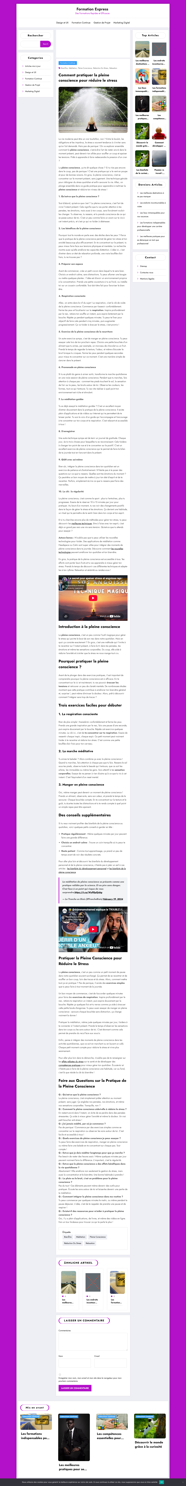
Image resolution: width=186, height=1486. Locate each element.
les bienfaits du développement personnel (86, 868)
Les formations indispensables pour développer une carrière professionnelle (117, 1301)
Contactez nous (146, 272)
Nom (61, 1356)
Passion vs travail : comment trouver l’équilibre (159, 171)
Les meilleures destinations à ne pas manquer (67, 1301)
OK (161, 1482)
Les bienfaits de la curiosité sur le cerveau (142, 171)
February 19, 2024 (113, 899)
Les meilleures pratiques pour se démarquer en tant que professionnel (142, 117)
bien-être (64, 68)
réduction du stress (100, 68)
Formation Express (92, 9)
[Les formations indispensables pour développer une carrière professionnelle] (117, 1282)
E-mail (97, 1356)
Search (45, 44)
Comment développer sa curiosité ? (159, 144)
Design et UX (62, 22)
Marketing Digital (121, 22)
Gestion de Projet (102, 22)
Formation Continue (81, 22)
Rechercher (35, 35)
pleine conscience (85, 68)
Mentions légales (147, 278)
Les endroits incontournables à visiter (92, 1301)
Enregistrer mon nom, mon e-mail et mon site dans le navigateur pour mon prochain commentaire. (90, 1379)
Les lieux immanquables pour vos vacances (142, 89)
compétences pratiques (69, 1065)
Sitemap (143, 266)
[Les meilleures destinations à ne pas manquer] (68, 1282)
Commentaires (65, 1330)
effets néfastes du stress (73, 1061)
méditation (73, 68)
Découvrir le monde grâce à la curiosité (142, 144)
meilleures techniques (81, 523)
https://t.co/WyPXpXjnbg (88, 892)
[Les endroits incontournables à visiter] (93, 1282)
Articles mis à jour (32, 66)
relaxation (113, 68)
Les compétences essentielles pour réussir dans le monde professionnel (159, 117)
